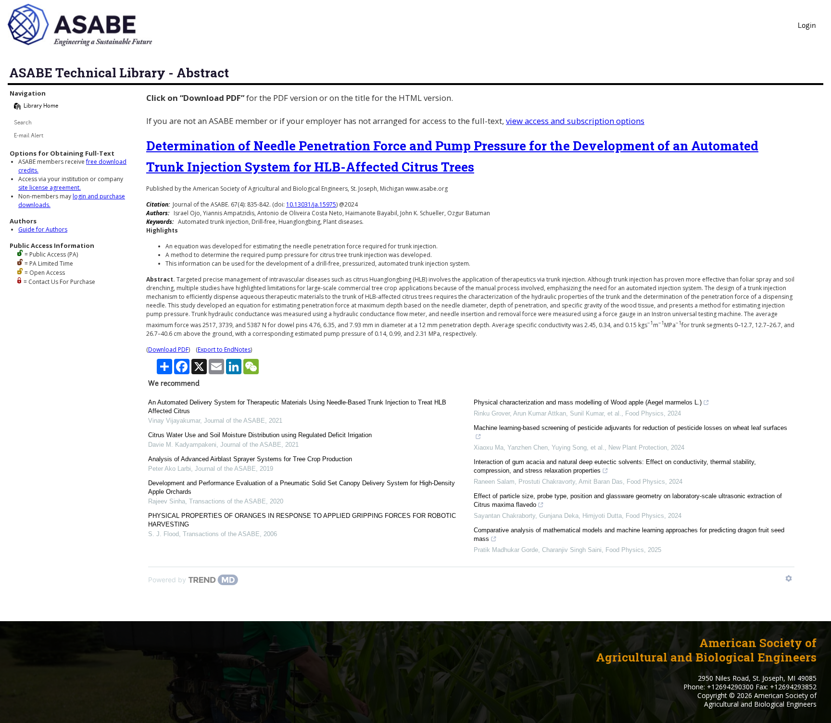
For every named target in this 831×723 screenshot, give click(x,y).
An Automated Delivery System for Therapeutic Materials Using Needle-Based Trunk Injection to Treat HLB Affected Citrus (297, 407)
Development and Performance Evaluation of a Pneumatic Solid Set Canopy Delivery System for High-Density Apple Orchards (301, 487)
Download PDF (168, 349)
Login (807, 26)
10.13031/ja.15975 (311, 204)
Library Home (41, 106)
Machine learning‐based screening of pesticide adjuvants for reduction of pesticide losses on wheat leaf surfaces (630, 427)
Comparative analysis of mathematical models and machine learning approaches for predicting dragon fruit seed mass (629, 534)
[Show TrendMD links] (789, 578)
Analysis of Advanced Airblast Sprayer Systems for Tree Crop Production (250, 459)
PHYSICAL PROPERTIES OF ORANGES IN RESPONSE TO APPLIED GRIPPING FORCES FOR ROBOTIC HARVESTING (302, 520)
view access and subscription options (575, 120)
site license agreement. (49, 188)
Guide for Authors (42, 229)
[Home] (17, 106)
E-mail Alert (28, 136)
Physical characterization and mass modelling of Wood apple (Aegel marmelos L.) (588, 402)
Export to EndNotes (224, 349)
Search (23, 123)
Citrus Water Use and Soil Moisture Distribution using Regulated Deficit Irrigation (260, 435)
